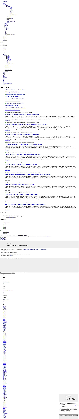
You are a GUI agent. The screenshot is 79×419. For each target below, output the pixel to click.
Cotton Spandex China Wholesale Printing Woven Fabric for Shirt (21, 164)
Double (8, 22)
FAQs (6, 39)
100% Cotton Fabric (32, 236)
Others (6, 35)
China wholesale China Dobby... (12, 110)
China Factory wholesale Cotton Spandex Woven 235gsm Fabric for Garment (23, 144)
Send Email (2, 238)
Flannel (11, 7)
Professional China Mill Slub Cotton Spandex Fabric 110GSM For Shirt (22, 134)
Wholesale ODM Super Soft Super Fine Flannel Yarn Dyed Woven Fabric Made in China (26, 124)
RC (5, 31)
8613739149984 (3, 239)
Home (4, 3)
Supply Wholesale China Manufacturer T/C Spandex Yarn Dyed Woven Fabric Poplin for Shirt (27, 174)
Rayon (6, 23)
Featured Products (6, 221)
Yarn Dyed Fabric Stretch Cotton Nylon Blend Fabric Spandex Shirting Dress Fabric (25, 204)
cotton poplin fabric (48, 236)
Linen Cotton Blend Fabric (23, 236)
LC (5, 30)
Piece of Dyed (10, 18)
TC (5, 26)
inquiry (6, 120)
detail (9, 120)
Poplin (11, 8)
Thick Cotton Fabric (40, 236)
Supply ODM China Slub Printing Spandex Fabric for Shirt (19, 184)
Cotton (6, 5)
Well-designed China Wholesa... (12, 92)
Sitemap (25, 235)
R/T (6, 33)
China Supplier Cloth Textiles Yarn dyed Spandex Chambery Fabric (21, 194)
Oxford (11, 13)
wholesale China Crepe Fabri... (12, 101)
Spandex (6, 25)
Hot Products (20, 235)
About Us (4, 37)
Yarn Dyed (9, 6)
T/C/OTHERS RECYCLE (10, 34)
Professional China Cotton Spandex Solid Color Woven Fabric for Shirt (22, 114)
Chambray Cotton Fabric (5, 236)
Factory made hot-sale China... (12, 105)
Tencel (6, 24)
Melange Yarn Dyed (11, 21)
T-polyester (7, 28)
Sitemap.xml (5, 233)
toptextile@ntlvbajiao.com (10, 217)
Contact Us (5, 40)
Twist (8, 19)
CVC (6, 29)
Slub (10, 15)
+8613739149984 (6, 281)
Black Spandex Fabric (14, 236)
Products (4, 4)
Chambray (12, 11)
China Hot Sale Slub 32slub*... (12, 96)
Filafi (11, 12)
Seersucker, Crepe (13, 14)
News (4, 36)
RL (5, 32)
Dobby (11, 9)
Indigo (8, 20)
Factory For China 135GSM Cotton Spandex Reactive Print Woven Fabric (23, 154)
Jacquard (11, 10)
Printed (8, 17)
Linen (6, 27)
